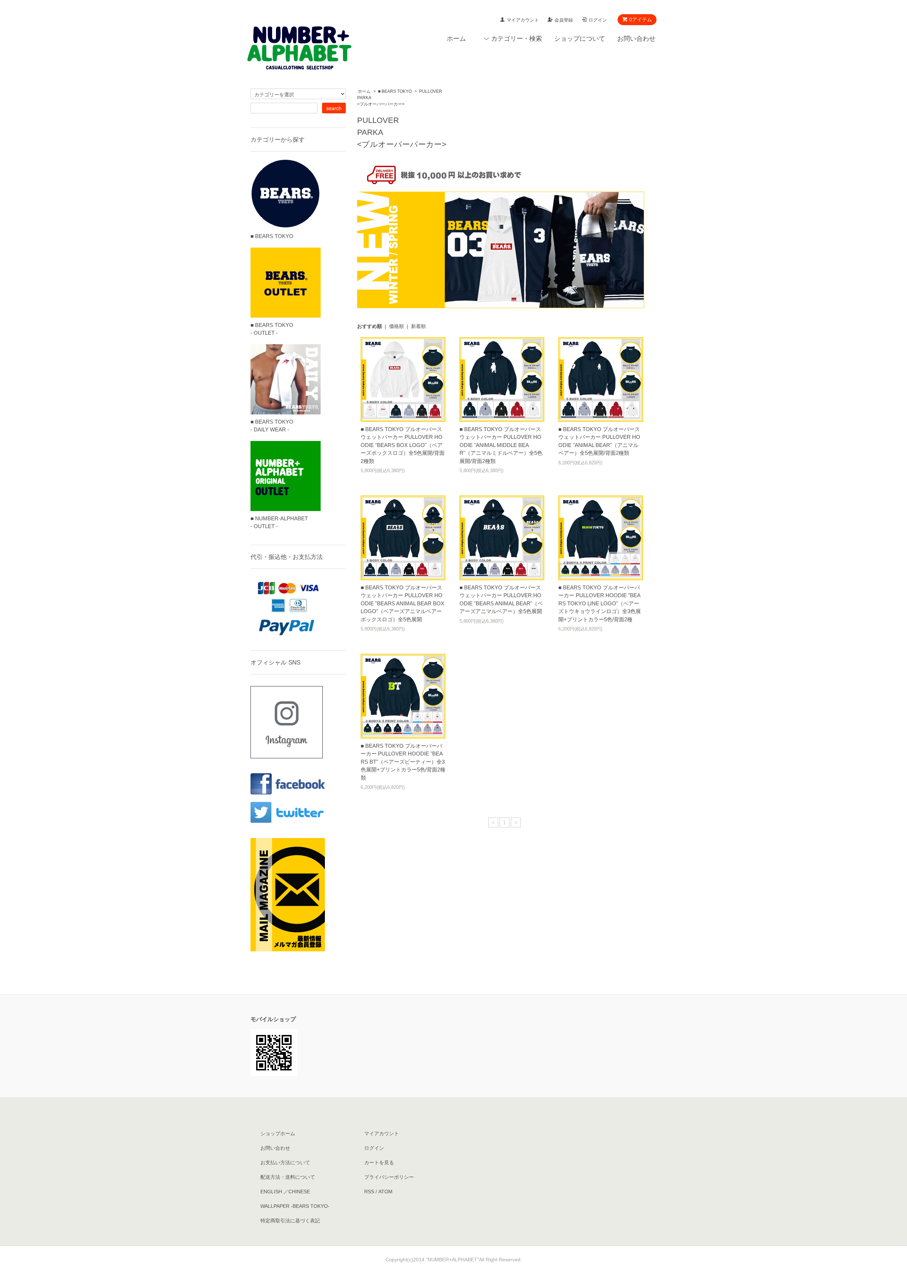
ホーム (456, 38)
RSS (369, 1191)
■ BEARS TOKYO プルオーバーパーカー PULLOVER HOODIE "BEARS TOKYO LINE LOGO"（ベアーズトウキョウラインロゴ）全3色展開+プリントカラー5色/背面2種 (599, 603)
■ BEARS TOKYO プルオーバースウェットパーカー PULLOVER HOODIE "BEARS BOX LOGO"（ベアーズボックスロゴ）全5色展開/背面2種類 (403, 445)
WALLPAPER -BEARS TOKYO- (294, 1206)
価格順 (396, 326)
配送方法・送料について (287, 1177)
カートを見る (379, 1162)
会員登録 (563, 20)
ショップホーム (277, 1133)
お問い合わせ (636, 38)
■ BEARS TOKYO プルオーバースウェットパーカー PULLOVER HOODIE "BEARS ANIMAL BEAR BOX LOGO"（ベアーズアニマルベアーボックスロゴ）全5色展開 (402, 603)
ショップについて (579, 38)
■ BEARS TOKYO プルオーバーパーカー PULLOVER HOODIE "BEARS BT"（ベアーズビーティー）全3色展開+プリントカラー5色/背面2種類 (403, 762)
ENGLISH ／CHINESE (285, 1191)
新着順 (418, 326)
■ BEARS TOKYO (395, 91)
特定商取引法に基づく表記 (290, 1220)
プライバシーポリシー (389, 1177)
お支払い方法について (285, 1162)
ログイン (597, 20)
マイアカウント (523, 20)
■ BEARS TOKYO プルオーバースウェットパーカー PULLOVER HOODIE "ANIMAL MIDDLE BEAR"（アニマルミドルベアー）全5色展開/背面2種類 (501, 445)
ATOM (385, 1191)
